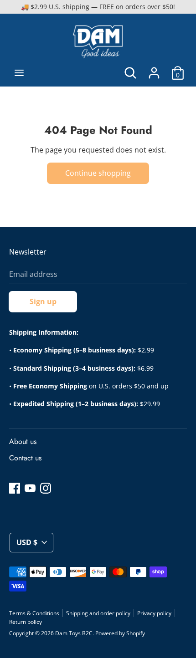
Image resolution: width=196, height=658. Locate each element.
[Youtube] (30, 488)
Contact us (25, 458)
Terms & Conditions (34, 613)
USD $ (26, 542)
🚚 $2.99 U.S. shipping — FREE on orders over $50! (98, 6)
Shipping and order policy (98, 613)
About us (22, 441)
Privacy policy (154, 613)
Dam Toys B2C (74, 633)
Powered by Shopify (120, 633)
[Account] (154, 69)
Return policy (25, 622)
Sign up (43, 301)
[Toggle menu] (19, 72)
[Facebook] (14, 488)
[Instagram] (45, 488)
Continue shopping (98, 173)
